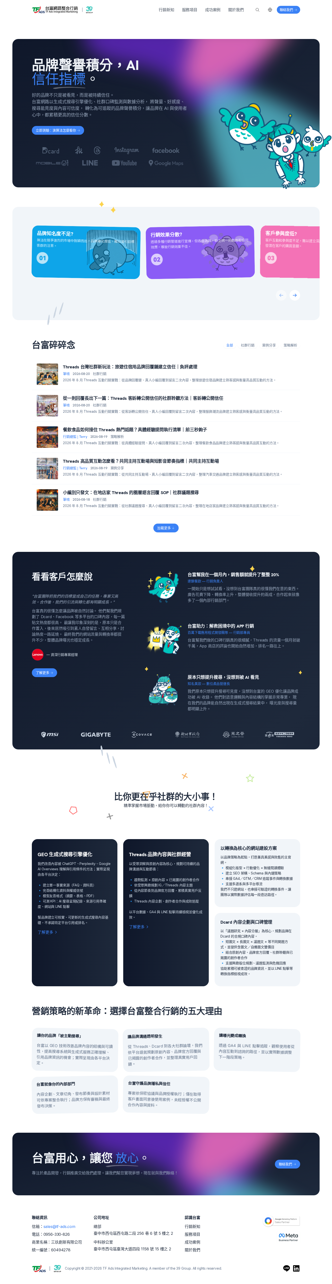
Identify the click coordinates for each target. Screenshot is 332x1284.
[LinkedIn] (296, 1268)
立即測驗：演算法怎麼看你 (58, 130)
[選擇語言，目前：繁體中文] (270, 10)
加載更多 (166, 528)
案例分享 (269, 345)
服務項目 (189, 9)
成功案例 (212, 9)
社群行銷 (247, 345)
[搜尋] (257, 10)
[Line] (286, 1268)
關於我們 (236, 9)
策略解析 (290, 345)
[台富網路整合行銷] (62, 10)
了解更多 (44, 673)
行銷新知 (166, 9)
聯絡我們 (287, 1164)
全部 (229, 345)
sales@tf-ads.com (59, 1226)
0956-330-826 (57, 1234)
